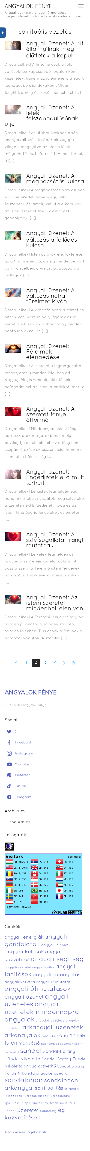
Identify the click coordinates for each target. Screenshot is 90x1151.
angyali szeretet (18, 967)
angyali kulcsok (24, 952)
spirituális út (14, 1103)
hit (72, 1035)
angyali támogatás (57, 975)
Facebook (23, 742)
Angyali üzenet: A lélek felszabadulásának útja (41, 116)
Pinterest (22, 775)
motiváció (29, 1044)
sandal (31, 1051)
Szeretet (28, 1110)
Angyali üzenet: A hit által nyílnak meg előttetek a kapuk (55, 50)
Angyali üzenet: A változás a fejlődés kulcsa (51, 240)
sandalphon (24, 1080)
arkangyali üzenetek (53, 1027)
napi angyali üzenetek (57, 1044)
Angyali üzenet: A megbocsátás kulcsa (55, 179)
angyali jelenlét (55, 945)
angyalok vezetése (50, 1020)
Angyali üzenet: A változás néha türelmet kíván (50, 296)
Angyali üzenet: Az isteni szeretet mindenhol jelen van (54, 603)
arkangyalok (23, 1035)
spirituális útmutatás (41, 1103)
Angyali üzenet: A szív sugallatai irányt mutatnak (55, 540)
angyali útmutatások (38, 989)
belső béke (48, 1036)
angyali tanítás (43, 967)
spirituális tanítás (29, 1096)
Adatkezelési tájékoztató (26, 1132)
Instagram (23, 753)
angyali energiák (24, 937)
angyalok (20, 1020)
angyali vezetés (20, 982)
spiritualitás (49, 1088)
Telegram (23, 797)
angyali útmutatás (53, 982)
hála (81, 1036)
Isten (11, 1043)
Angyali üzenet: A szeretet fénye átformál (50, 415)
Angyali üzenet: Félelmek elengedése (47, 352)
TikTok (20, 786)
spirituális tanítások (57, 1096)
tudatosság (48, 1111)
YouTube (21, 764)
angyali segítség (57, 959)
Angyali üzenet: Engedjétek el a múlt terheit (55, 478)
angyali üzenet (24, 997)
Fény (62, 1036)
